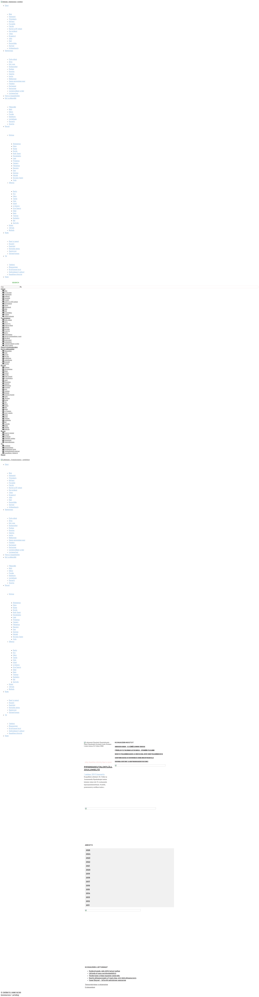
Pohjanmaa (16, 165)
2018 (88, 878)
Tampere (15, 163)
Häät (10, 41)
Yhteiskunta (12, 19)
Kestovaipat (12, 86)
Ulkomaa (11, 182)
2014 (88, 893)
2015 (88, 889)
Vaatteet (11, 46)
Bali (14, 220)
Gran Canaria (17, 208)
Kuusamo (16, 168)
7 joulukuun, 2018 (89, 774)
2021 (88, 866)
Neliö (10, 109)
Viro (14, 194)
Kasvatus (11, 71)
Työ (6, 256)
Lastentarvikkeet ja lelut (16, 91)
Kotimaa (11, 135)
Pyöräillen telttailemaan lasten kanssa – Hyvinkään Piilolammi (134, 750)
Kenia (14, 213)
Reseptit (11, 244)
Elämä (6, 5)
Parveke (11, 114)
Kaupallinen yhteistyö (15, 274)
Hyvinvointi (12, 16)
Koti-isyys (12, 64)
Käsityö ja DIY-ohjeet (15, 29)
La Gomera (16, 206)
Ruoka (7, 232)
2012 (88, 901)
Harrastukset (13, 31)
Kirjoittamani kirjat (15, 269)
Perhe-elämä (13, 59)
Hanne (7, 277)
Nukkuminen (12, 79)
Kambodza (16, 218)
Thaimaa (15, 215)
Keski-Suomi (17, 153)
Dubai (14, 211)
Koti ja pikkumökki (10, 98)
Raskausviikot (13, 66)
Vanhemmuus (9, 50)
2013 (88, 897)
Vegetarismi (12, 251)
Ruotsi (15, 191)
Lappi (14, 158)
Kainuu (15, 148)
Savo (14, 170)
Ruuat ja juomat (14, 241)
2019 (88, 874)
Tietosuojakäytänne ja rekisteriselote (96, 984)
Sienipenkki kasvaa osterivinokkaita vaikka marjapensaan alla (134, 758)
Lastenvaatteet (13, 93)
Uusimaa (15, 173)
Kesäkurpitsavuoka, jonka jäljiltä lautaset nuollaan (104, 971)
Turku (14, 180)
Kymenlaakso (17, 156)
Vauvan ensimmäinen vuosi (17, 81)
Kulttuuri (11, 21)
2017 (88, 881)
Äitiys (10, 62)
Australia (16, 223)
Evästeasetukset (90, 987)
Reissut (7, 126)
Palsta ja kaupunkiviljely (12, 96)
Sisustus (11, 124)
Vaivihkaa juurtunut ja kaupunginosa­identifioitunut (131, 761)
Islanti (15, 203)
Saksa (15, 196)
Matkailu (11, 230)
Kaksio (11, 112)
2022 (88, 862)
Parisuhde (12, 24)
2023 (88, 858)
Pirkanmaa (16, 161)
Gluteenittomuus (14, 253)
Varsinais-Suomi (18, 178)
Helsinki (15, 175)
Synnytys (11, 74)
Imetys (11, 76)
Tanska (15, 198)
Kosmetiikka (13, 43)
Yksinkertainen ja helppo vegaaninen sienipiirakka (104, 975)
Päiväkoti (12, 83)
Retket (11, 225)
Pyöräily (11, 26)
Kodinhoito (12, 116)
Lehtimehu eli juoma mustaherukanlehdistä (102, 973)
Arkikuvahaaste (13, 48)
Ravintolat (12, 246)
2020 (88, 870)
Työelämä (12, 264)
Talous (11, 33)
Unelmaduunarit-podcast (16, 272)
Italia (14, 201)
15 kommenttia (100, 774)
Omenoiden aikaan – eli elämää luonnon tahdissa (130, 747)
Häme (14, 146)
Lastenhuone (13, 119)
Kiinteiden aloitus (14, 248)
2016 (88, 885)
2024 (88, 854)
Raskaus (11, 69)
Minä (10, 14)
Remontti (12, 121)
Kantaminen (12, 88)
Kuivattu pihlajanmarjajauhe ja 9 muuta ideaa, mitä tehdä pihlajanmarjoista (139, 754)
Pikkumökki (12, 107)
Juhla (10, 38)
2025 (88, 850)
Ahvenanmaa (17, 144)
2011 (88, 905)
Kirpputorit (12, 36)
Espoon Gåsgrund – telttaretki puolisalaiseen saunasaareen (107, 980)
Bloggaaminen (13, 267)
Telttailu (11, 228)
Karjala (15, 151)
